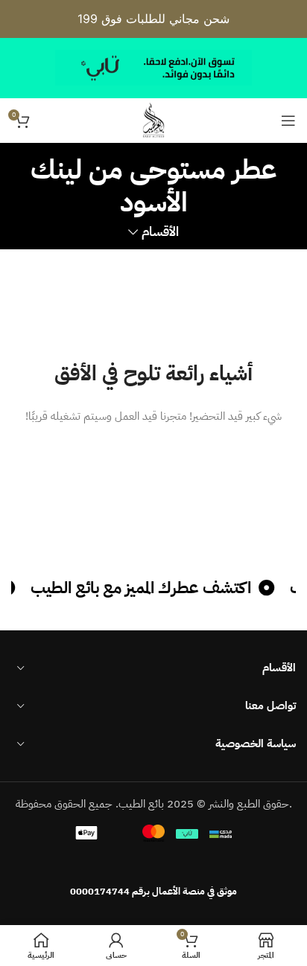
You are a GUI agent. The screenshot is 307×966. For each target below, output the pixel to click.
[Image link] (153, 862)
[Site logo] (153, 120)
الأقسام (160, 232)
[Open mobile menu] (288, 120)
